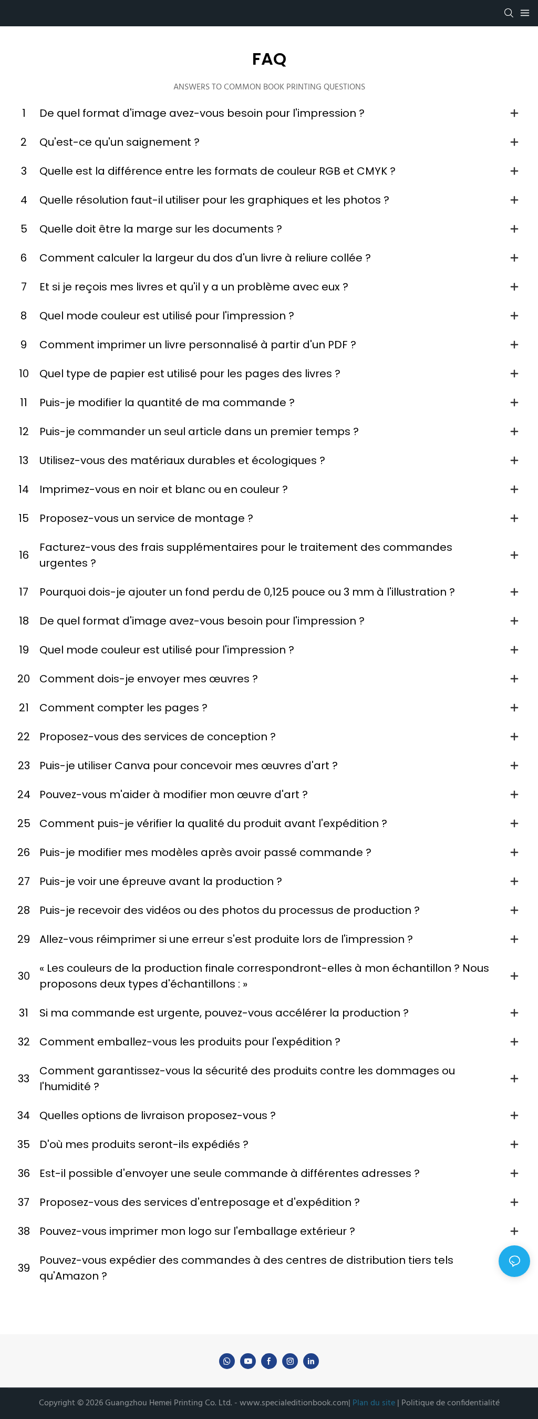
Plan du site (374, 1403)
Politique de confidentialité (449, 1403)
